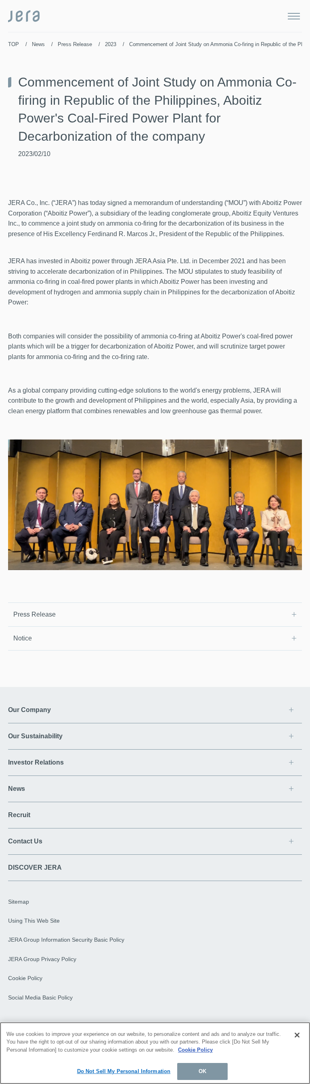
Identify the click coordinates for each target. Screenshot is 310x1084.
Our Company (29, 709)
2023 (110, 44)
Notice (22, 638)
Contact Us (25, 841)
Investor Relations (36, 762)
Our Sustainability (35, 736)
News (38, 44)
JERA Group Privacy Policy (42, 959)
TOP (13, 44)
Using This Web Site (34, 920)
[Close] (297, 1035)
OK (202, 1071)
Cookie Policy (25, 978)
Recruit (19, 814)
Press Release (75, 44)
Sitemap (18, 901)
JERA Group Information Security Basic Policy (66, 939)
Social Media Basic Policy (40, 997)
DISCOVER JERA (35, 867)
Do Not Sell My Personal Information (124, 1071)
